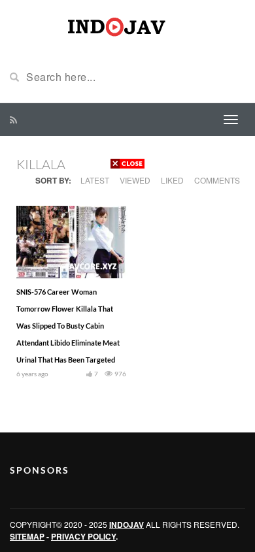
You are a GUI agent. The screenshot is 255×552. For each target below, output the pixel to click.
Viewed (135, 180)
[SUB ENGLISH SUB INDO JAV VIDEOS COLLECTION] (127, 24)
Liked (172, 180)
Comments (217, 180)
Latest (94, 180)
